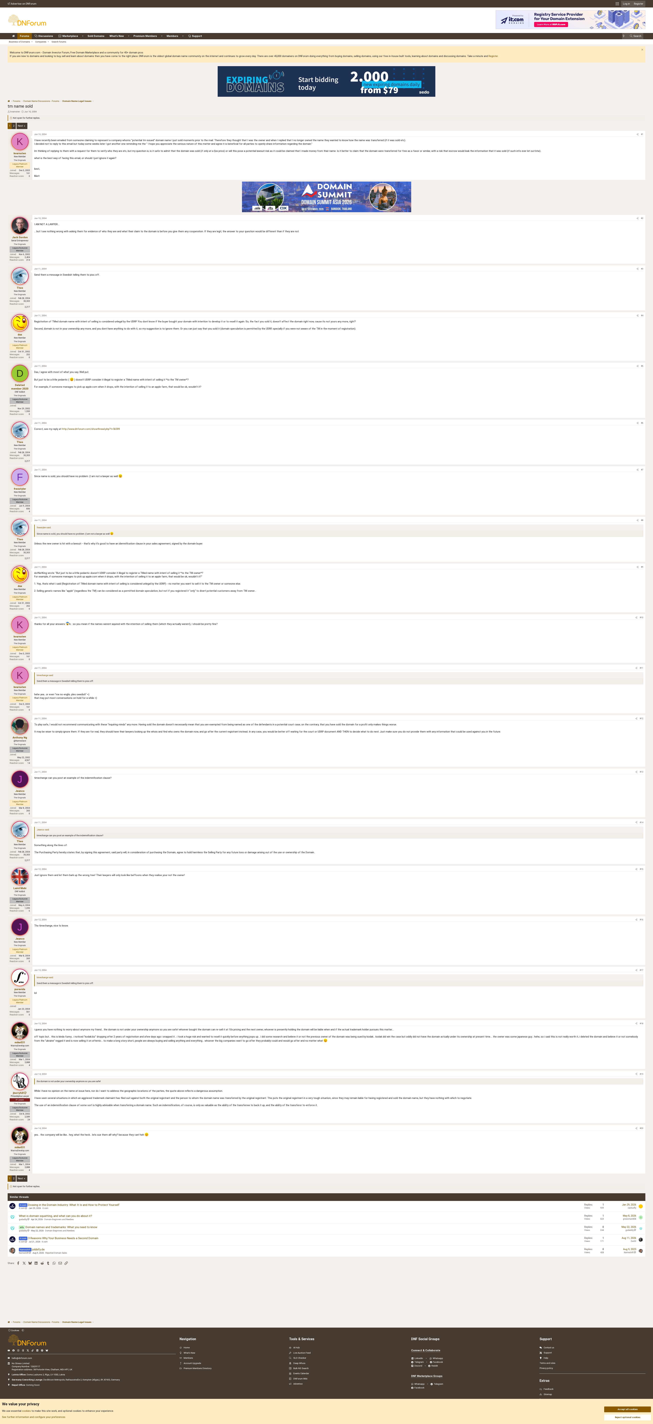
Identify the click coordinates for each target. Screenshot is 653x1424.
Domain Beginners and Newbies (59, 1219)
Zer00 (633, 1241)
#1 (642, 134)
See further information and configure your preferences (33, 1417)
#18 (641, 1023)
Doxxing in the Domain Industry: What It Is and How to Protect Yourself (73, 1205)
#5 (642, 366)
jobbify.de (38, 1249)
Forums (24, 36)
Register (493, 56)
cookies (26, 1410)
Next (20, 125)
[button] (617, 4)
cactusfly (632, 1208)
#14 (641, 822)
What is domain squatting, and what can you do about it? (55, 1216)
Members (172, 36)
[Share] (637, 134)
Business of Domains (19, 41)
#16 (641, 920)
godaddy (23, 1219)
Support (197, 36)
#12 (641, 718)
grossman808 (629, 1219)
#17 (641, 970)
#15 (641, 869)
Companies (40, 41)
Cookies (15, 1330)
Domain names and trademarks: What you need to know (61, 1227)
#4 (642, 315)
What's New (117, 36)
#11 (641, 668)
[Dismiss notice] (641, 50)
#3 (642, 269)
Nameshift (24, 1253)
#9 (642, 567)
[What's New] (624, 36)
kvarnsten (15, 111)
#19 (641, 1074)
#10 (641, 617)
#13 (641, 772)
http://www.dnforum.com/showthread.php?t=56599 (91, 429)
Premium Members (145, 36)
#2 (642, 218)
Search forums (59, 41)
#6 (642, 423)
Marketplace (70, 36)
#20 (641, 1128)
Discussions (45, 36)
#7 (642, 470)
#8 (642, 520)
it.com (22, 1208)
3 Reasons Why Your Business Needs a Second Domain (63, 1238)
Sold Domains (96, 36)
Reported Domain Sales (56, 1253)
